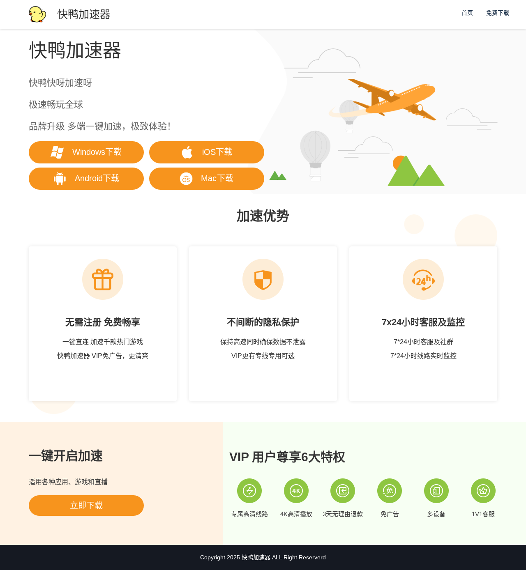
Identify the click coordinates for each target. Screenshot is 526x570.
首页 (467, 12)
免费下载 (497, 12)
